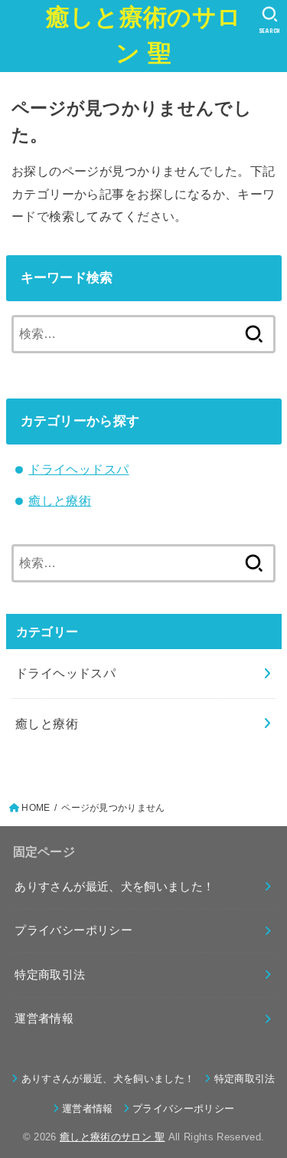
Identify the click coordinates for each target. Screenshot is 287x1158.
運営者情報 (44, 1018)
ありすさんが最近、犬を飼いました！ (114, 887)
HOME (35, 807)
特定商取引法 (50, 975)
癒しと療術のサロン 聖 (143, 35)
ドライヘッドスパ (78, 469)
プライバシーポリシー (73, 930)
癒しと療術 (59, 500)
